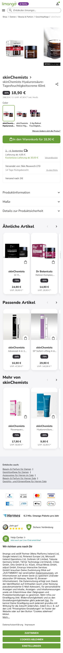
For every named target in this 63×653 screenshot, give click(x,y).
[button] (20, 97)
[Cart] (25, 262)
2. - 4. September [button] (14, 150)
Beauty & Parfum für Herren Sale (19, 478)
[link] (22, 116)
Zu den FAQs (52, 170)
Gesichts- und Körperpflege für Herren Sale (25, 481)
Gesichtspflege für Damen (16, 472)
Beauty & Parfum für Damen (17, 469)
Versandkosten (51, 157)
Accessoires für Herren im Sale (18, 475)
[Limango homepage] (9, 4)
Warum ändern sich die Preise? (46, 131)
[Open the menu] (3, 10)
